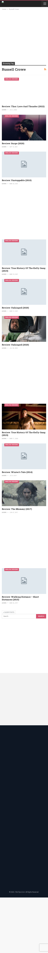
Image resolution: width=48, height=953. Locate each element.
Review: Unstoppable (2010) (17, 180)
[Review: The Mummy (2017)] (24, 493)
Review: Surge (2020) (13, 143)
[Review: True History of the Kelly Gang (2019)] (24, 252)
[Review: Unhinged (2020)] (24, 292)
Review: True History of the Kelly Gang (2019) (23, 269)
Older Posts (9, 612)
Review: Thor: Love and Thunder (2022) (23, 106)
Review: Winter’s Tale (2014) (17, 472)
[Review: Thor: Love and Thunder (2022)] (24, 90)
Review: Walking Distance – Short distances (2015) (20, 598)
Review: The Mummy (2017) (17, 509)
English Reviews (11, 79)
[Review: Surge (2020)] (24, 127)
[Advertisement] (24, 36)
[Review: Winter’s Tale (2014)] (24, 456)
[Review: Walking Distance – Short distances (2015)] (24, 581)
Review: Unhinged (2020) (15, 307)
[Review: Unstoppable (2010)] (24, 164)
